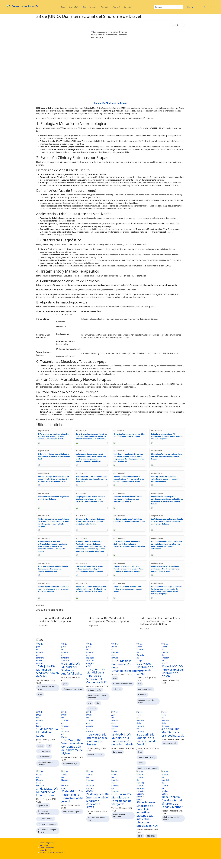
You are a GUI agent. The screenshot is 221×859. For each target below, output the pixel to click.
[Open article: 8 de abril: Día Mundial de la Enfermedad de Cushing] (148, 722)
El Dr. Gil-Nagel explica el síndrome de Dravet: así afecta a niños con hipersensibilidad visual (53, 568)
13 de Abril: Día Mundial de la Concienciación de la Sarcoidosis (122, 739)
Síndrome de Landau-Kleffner (171, 818)
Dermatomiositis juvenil (72, 811)
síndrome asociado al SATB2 (96, 819)
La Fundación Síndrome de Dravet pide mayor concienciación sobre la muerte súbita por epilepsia (53, 588)
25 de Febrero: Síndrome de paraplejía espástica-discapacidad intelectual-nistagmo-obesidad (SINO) (147, 814)
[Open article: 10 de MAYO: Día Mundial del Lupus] (48, 719)
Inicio (63, 7)
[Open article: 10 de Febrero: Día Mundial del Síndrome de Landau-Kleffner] (173, 782)
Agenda (92, 7)
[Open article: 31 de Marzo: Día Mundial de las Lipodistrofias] (48, 778)
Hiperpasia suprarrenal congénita (97, 696)
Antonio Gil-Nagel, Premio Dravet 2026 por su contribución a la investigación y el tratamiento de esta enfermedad (53, 478)
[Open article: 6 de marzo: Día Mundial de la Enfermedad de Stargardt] (123, 781)
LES (49, 746)
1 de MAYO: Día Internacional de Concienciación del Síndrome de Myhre (72, 746)
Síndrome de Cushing (146, 757)
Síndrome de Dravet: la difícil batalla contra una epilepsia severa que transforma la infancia (127, 498)
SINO (140, 836)
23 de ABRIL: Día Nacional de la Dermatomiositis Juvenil (72, 796)
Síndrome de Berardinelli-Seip (44, 812)
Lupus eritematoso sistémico (45, 763)
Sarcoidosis (117, 752)
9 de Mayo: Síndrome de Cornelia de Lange (145, 668)
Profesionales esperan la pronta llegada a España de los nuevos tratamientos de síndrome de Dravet (167, 521)
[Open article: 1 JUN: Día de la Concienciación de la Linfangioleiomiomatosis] (123, 651)
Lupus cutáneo (43, 751)
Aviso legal (44, 845)
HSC (89, 703)
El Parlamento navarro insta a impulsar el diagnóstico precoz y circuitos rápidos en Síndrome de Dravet (53, 436)
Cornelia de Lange (145, 689)
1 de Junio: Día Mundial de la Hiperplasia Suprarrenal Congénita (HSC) (96, 675)
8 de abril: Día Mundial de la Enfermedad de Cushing (147, 739)
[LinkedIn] (183, 25)
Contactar (127, 7)
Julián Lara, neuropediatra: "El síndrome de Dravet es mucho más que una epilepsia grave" (166, 436)
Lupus (40, 746)
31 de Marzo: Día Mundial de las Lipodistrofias (47, 792)
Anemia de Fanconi (95, 755)
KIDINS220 (151, 836)
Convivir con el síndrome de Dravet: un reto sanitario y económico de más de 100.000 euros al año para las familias (91, 436)
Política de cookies (47, 848)
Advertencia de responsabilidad (52, 852)
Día (139, 684)
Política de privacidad (48, 843)
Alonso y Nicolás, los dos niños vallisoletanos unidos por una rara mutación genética (164, 478)
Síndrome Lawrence (45, 819)
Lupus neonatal (44, 757)
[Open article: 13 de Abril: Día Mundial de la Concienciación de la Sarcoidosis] (123, 722)
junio (65, 684)
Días (84, 7)
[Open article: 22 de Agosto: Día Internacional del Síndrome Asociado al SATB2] (98, 781)
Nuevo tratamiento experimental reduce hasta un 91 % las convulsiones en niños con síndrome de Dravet (128, 478)
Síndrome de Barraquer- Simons (47, 830)
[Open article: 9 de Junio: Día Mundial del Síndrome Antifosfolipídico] (73, 652)
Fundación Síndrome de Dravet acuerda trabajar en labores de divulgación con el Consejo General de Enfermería (91, 588)
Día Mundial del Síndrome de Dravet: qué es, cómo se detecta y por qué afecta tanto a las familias (90, 521)
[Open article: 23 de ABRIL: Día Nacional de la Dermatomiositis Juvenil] (73, 780)
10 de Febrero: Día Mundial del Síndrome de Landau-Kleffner (172, 802)
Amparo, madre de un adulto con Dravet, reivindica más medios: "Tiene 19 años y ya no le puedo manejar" (128, 568)
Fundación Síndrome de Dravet (110, 103)
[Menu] (213, 7)
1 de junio (92, 708)
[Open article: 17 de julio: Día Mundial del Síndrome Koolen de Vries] (48, 654)
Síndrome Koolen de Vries (46, 687)
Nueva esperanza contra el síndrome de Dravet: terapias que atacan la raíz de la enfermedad (91, 478)
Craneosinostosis (169, 743)
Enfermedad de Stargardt (119, 815)
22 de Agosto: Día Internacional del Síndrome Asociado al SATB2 (97, 800)
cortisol (141, 763)
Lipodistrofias (43, 805)
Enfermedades (74, 7)
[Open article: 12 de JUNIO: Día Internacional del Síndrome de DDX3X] (173, 654)
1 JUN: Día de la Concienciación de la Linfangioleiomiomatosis (127, 666)
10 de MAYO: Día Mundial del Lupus (47, 732)
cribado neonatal (94, 690)
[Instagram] (208, 7)
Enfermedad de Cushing (147, 768)
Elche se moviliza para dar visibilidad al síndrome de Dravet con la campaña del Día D (54, 456)
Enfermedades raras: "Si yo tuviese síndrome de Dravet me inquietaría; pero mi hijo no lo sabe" (165, 568)
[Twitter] (205, 7)
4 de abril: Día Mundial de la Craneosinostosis (172, 732)
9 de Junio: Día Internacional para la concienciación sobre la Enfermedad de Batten (160, 621)
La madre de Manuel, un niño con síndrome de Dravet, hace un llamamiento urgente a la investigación (129, 543)
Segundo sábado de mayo (146, 701)
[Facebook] (201, 7)
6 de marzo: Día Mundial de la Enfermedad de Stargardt (121, 799)
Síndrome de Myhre (71, 763)
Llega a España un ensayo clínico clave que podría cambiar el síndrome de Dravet (166, 456)
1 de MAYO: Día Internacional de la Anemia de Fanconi (97, 739)
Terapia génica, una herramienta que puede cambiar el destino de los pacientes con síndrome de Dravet (90, 498)
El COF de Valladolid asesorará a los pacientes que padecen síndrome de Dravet (127, 588)
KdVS (40, 694)
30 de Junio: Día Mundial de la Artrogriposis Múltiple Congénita (109, 619)
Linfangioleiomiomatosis (122, 684)
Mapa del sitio (45, 850)
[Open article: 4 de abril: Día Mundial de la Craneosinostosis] (173, 719)
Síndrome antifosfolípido (72, 689)
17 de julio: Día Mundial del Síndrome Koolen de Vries (47, 671)
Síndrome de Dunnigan (47, 824)
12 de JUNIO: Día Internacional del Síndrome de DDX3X (172, 671)
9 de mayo (142, 695)
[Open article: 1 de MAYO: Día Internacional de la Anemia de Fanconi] (98, 722)
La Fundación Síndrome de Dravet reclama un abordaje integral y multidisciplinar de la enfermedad (89, 568)
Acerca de (117, 7)
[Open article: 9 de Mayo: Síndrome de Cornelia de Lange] (148, 652)
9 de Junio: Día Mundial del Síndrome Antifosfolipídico (55, 619)
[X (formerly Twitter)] (177, 25)
